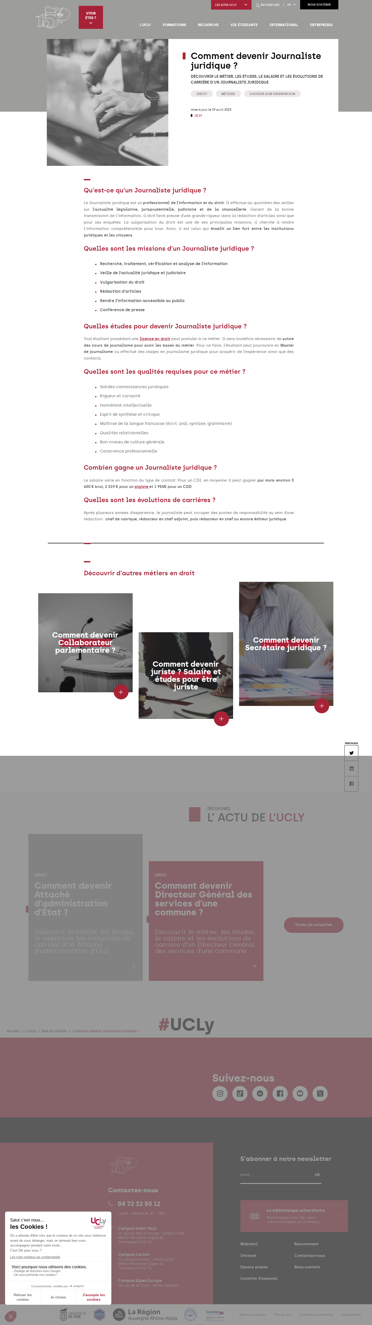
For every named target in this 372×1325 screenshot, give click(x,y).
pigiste (142, 486)
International (284, 25)
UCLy (198, 115)
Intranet (248, 1255)
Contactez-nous (309, 1255)
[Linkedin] (259, 1093)
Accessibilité (351, 1314)
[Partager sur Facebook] (351, 784)
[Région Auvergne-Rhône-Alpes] (145, 1317)
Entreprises (321, 25)
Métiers (228, 94)
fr (289, 5)
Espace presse (254, 1267)
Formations (174, 25)
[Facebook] (280, 1093)
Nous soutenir (319, 4)
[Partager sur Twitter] (351, 753)
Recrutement (306, 1244)
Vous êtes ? (90, 15)
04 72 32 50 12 (139, 1204)
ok (317, 1174)
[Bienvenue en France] (191, 1317)
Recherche (208, 25)
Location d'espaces (258, 1278)
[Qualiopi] (215, 1317)
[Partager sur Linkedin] (351, 768)
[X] (320, 1093)
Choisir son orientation (272, 94)
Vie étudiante (244, 25)
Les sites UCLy (226, 5)
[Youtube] (300, 1093)
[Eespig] (100, 1317)
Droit (202, 94)
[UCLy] (53, 17)
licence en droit (155, 339)
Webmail (249, 1244)
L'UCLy (145, 25)
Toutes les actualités (313, 925)
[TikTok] (239, 1093)
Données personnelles (316, 1314)
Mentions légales (252, 1314)
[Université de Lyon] (73, 1317)
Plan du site (283, 1314)
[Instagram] (220, 1093)
